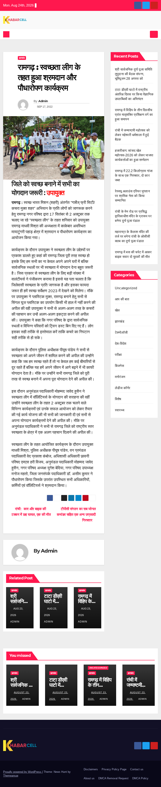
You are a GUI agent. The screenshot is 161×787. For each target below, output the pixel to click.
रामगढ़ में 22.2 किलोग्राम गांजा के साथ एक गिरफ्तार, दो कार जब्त (134, 175)
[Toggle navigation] (154, 34)
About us (89, 778)
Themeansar (10, 775)
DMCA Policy (140, 778)
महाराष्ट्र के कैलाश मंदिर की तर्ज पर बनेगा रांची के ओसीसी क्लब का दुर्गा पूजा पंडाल (132, 236)
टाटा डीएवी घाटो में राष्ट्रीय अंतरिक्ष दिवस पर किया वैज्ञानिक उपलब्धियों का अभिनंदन (134, 94)
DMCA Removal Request (113, 778)
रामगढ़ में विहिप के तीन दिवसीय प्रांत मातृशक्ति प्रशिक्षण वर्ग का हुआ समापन (134, 114)
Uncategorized (126, 288)
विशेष (118, 399)
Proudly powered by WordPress (22, 771)
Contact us (136, 769)
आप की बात (122, 299)
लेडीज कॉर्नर (122, 388)
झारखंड (22, 58)
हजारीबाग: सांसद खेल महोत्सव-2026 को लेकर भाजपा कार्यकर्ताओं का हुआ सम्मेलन (134, 155)
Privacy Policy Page (114, 769)
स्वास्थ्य (119, 410)
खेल (117, 310)
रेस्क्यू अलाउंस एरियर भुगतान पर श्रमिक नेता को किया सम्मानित (132, 195)
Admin (43, 101)
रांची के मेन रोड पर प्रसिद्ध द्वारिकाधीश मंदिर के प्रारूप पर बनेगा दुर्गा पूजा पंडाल (133, 216)
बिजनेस (119, 366)
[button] (145, 34)
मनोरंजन (120, 377)
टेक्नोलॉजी (121, 332)
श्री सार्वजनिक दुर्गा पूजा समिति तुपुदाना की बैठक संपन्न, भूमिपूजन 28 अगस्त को (133, 74)
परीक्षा (118, 354)
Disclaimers (91, 769)
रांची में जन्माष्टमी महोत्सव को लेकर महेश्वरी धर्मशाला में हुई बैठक (132, 135)
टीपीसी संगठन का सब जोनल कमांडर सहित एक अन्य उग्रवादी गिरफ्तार (76, 514)
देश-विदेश (120, 343)
